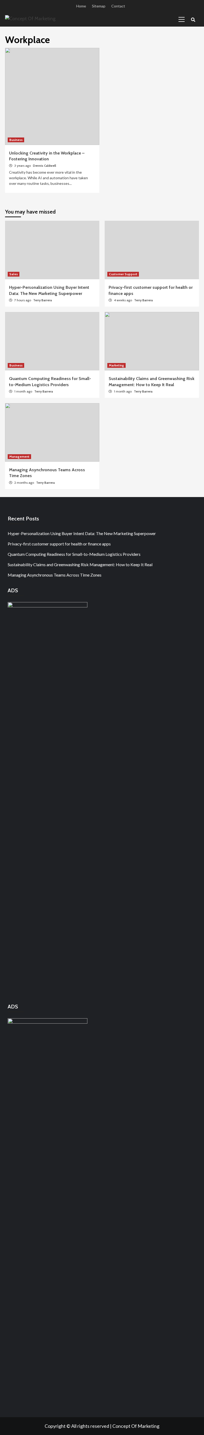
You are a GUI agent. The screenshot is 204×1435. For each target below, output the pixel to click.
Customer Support (123, 274)
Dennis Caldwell (44, 166)
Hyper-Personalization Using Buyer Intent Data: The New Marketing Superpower (82, 533)
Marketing (116, 365)
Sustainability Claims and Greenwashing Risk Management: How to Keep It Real (80, 564)
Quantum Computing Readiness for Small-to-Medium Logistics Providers (74, 554)
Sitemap (98, 6)
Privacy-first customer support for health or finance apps (59, 543)
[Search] (193, 20)
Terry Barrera (42, 300)
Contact (118, 6)
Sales (13, 274)
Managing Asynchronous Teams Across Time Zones (54, 574)
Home (81, 6)
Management (19, 456)
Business (16, 140)
